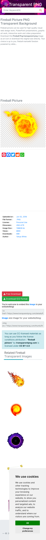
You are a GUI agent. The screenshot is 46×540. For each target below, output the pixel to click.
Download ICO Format (16, 299)
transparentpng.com (26, 342)
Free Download (13, 294)
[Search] (40, 10)
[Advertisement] (23, 72)
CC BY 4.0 (24, 346)
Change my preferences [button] (27, 529)
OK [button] (27, 523)
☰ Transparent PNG (23, 4)
